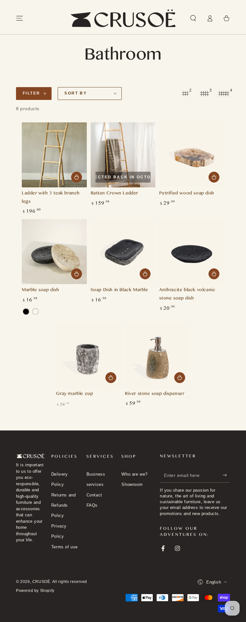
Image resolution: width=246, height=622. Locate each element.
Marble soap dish (40, 290)
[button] (193, 18)
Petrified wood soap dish (186, 194)
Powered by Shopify (35, 590)
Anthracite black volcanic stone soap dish (187, 295)
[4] (223, 93)
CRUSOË (41, 581)
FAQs (92, 505)
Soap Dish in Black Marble (119, 290)
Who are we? (134, 474)
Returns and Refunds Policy (63, 505)
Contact (94, 495)
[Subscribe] (226, 475)
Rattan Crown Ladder (114, 194)
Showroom (132, 484)
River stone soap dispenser (154, 394)
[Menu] (19, 18)
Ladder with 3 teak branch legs (51, 198)
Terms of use (64, 546)
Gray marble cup (74, 394)
